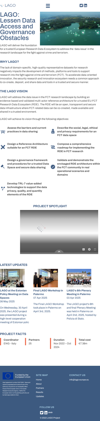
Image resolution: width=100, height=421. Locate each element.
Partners (40, 388)
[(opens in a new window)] (81, 6)
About (39, 384)
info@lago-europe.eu (79, 380)
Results (39, 392)
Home (39, 380)
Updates (40, 396)
